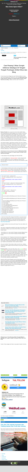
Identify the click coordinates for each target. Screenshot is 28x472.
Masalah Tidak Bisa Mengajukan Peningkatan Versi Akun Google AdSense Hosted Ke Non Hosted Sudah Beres (15, 311)
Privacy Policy (4, 459)
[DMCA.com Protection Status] (14, 463)
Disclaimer (4, 458)
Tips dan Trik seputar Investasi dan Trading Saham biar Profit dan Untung (13, 425)
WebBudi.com (14, 1)
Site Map (3, 453)
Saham (2, 419)
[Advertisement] (14, 33)
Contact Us (4, 456)
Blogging (14, 55)
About (3, 455)
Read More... (20, 314)
